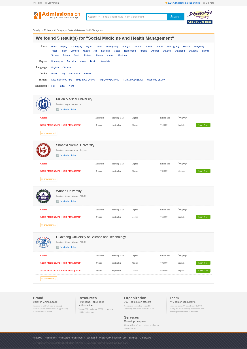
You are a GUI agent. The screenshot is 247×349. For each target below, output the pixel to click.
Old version (53, 3)
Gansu (99, 46)
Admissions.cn (61, 343)
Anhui (54, 46)
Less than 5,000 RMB (62, 80)
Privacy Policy (104, 338)
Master (83, 61)
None (71, 86)
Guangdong (112, 46)
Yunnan (110, 55)
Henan (186, 46)
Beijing (63, 46)
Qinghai (155, 51)
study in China (76, 343)
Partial (62, 86)
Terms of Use (120, 338)
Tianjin (77, 55)
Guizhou (138, 46)
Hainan (149, 46)
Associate (105, 61)
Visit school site (68, 109)
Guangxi (126, 46)
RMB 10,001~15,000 (109, 80)
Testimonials (50, 338)
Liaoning (105, 51)
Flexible (87, 73)
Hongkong (199, 46)
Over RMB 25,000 (156, 80)
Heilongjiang (173, 46)
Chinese (67, 67)
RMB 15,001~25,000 (133, 80)
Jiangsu (75, 51)
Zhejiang (122, 55)
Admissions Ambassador (71, 338)
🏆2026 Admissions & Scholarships (182, 3)
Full (53, 86)
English (55, 67)
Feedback (90, 338)
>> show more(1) (48, 133)
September (74, 73)
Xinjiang (88, 55)
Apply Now (203, 125)
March (54, 73)
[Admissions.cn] (57, 15)
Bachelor (71, 61)
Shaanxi (167, 51)
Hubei (54, 51)
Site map (210, 3)
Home (39, 3)
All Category (60, 30)
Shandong (179, 51)
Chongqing (76, 46)
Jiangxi (86, 51)
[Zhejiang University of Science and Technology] (199, 11)
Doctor (93, 61)
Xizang (99, 55)
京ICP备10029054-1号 (117, 343)
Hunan (64, 51)
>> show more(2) (48, 279)
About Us (37, 338)
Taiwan (66, 55)
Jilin (95, 51)
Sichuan (55, 55)
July (63, 73)
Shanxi (205, 51)
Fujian (89, 46)
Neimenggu (130, 51)
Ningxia (143, 51)
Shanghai (193, 51)
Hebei (160, 46)
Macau (117, 51)
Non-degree (57, 61)
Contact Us (145, 338)
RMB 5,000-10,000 (85, 80)
